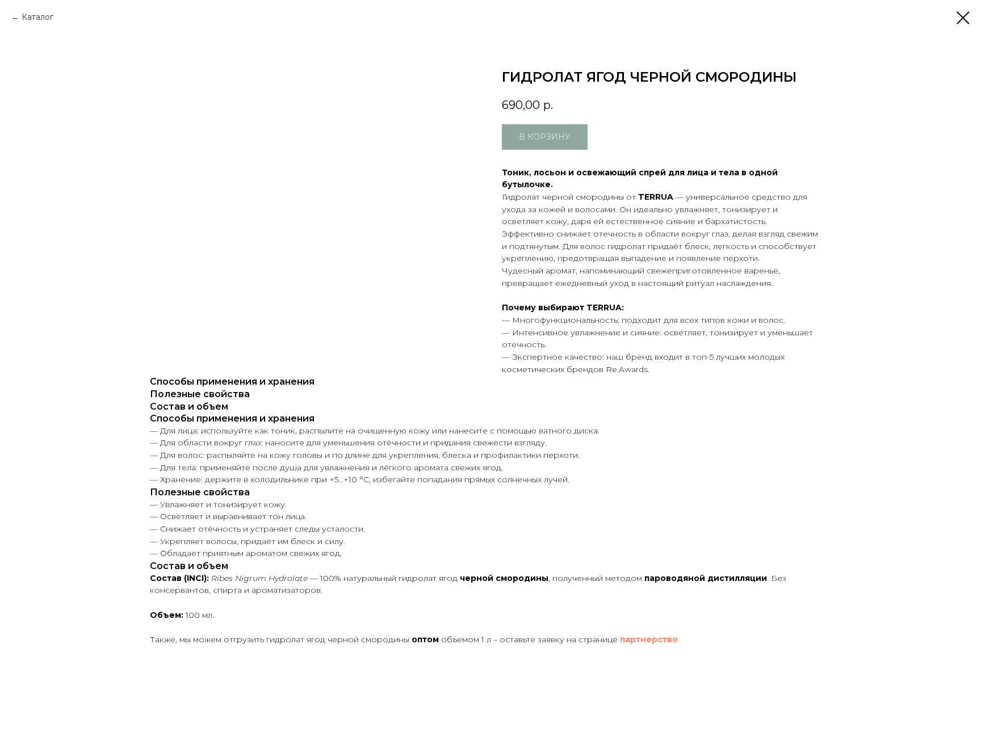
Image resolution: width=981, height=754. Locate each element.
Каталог (37, 17)
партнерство (649, 639)
